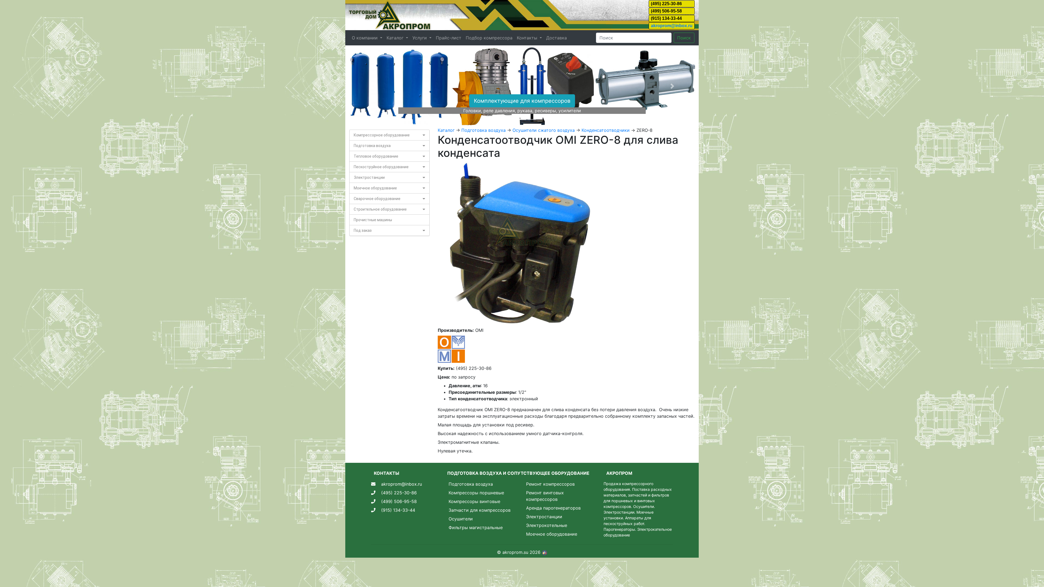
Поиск (684, 37)
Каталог (446, 130)
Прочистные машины (373, 220)
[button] (371, 86)
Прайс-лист (448, 37)
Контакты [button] (528, 37)
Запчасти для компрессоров (480, 510)
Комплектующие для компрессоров (522, 101)
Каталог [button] (396, 37)
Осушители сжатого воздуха (543, 130)
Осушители (461, 519)
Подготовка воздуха (372, 145)
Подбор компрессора (489, 37)
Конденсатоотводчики (606, 130)
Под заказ (363, 230)
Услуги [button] (420, 37)
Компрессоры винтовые (474, 501)
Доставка (556, 37)
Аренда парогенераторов (553, 508)
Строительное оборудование (380, 209)
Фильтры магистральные (476, 527)
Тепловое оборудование (376, 156)
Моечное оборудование (375, 188)
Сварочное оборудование (377, 198)
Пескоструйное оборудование (381, 167)
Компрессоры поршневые (476, 492)
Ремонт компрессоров (550, 484)
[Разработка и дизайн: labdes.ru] (544, 552)
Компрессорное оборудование (382, 135)
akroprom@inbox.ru (671, 25)
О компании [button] (365, 37)
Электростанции (369, 177)
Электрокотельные (546, 525)
